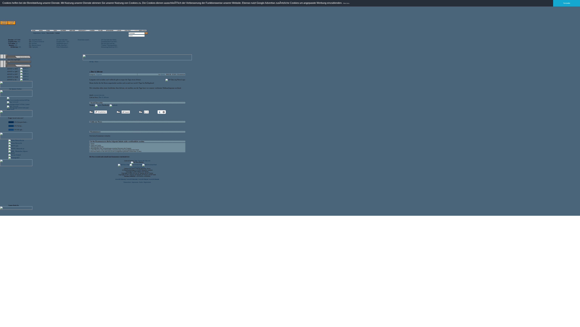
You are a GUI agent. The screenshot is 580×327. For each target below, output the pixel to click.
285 (20, 47)
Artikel (57, 33)
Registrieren (147, 182)
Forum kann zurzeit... (84, 40)
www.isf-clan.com (99, 95)
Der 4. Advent (104, 97)
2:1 (27, 68)
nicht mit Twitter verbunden (118, 112)
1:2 (27, 74)
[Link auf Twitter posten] (98, 105)
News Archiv (50, 33)
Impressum (135, 182)
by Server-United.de (38, 41)
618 (16, 45)
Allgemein (99, 74)
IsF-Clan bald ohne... (62, 40)
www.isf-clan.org (120, 179)
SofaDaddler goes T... (62, 43)
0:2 (27, 76)
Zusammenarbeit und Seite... (109, 41)
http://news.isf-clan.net (142, 161)
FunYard (34, 43)
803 (19, 41)
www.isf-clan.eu (143, 179)
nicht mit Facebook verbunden (91, 112)
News (96, 62)
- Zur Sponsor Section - (15, 89)
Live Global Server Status (137, 167)
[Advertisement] (113, 22)
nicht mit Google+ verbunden (140, 112)
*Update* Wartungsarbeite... (109, 45)
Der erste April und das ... (108, 43)
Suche (43, 33)
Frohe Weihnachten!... (62, 47)
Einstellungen (164, 112)
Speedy (163, 74)
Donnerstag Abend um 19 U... (109, 47)
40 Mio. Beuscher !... (62, 45)
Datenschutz (127, 182)
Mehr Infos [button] (346, 3)
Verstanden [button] (566, 3)
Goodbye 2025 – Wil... (63, 41)
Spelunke (35, 47)
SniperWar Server (37, 40)
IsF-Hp (91, 62)
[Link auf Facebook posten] (113, 105)
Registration (37, 33)
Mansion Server (36, 45)
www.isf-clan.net (154, 179)
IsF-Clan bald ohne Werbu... (109, 40)
